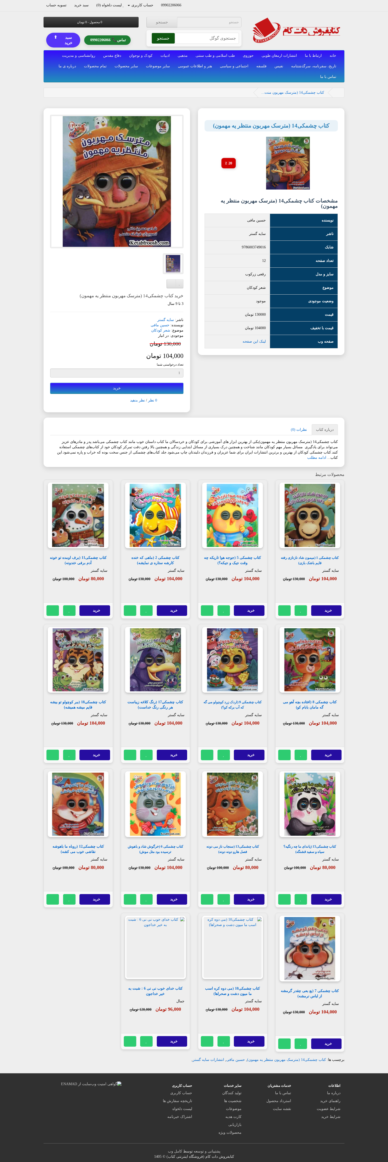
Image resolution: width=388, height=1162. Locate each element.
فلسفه (261, 66)
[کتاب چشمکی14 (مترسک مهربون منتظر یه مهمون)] (116, 181)
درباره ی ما (67, 66)
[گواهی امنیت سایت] (91, 1084)
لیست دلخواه (182, 1109)
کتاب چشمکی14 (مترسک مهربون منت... (292, 93)
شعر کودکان (160, 330)
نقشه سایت (282, 1109)
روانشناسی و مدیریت (78, 56)
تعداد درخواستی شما (170, 364)
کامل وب (175, 1151)
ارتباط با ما (313, 56)
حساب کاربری (181, 1093)
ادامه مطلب (316, 458)
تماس (108, 39)
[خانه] (337, 93)
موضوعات (234, 1109)
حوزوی (248, 56)
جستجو (162, 22)
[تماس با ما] (183, 5)
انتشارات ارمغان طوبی (279, 56)
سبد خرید (63, 40)
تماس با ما (328, 77)
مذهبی (183, 56)
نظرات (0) (299, 430)
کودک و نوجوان (141, 56)
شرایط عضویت (328, 1109)
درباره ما (333, 1093)
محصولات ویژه (230, 1133)
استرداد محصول (278, 1101)
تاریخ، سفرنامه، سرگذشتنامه (313, 66)
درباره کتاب (325, 430)
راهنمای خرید (330, 1101)
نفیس (279, 66)
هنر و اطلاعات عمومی (195, 66)
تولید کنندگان (232, 1093)
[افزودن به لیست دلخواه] (301, 610)
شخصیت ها (233, 1101)
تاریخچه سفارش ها (177, 1101)
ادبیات (165, 56)
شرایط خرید (330, 1117)
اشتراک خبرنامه (179, 1117)
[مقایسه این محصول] (284, 610)
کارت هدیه (233, 1117)
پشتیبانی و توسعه (207, 1151)
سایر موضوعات (158, 66)
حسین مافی (160, 325)
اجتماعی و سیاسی (234, 66)
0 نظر (152, 400)
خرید (117, 388)
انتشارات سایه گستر (208, 1060)
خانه (333, 56)
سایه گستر (165, 320)
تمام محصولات (95, 66)
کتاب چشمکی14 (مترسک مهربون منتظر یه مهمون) (286, 1060)
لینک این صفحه (254, 341)
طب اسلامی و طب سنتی (215, 56)
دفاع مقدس (112, 56)
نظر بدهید (137, 400)
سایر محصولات (126, 66)
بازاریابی (235, 1125)
